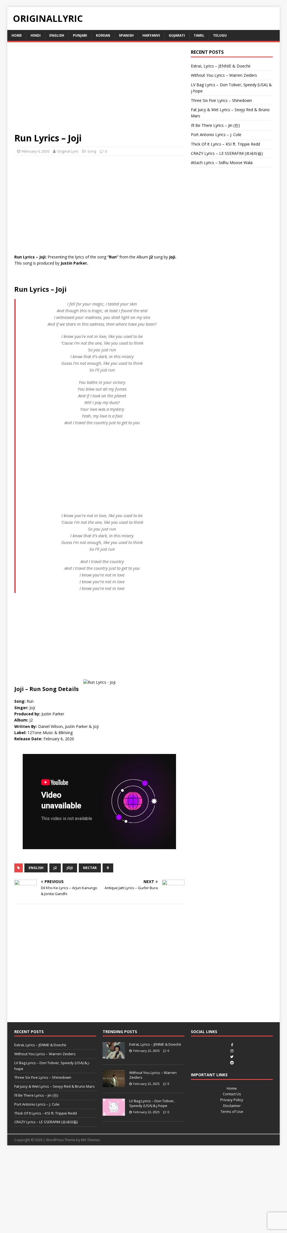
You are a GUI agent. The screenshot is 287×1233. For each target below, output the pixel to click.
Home (16, 35)
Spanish (126, 35)
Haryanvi (151, 35)
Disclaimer (232, 1105)
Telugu (220, 35)
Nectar (90, 867)
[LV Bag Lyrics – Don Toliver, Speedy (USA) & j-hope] (114, 1112)
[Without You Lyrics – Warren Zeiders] (114, 1084)
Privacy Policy (231, 1099)
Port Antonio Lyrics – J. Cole (216, 134)
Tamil (199, 35)
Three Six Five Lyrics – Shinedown (221, 100)
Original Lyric (67, 151)
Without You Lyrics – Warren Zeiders (224, 75)
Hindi (36, 35)
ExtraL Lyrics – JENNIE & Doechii (220, 66)
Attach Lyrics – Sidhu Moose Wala (222, 162)
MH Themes (90, 1140)
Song (91, 151)
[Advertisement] (99, 91)
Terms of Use (232, 1111)
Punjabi (80, 35)
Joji (70, 867)
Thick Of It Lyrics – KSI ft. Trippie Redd (225, 144)
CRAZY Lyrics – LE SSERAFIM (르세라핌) (227, 153)
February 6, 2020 (35, 151)
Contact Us (232, 1093)
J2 (55, 867)
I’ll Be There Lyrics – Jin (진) (215, 125)
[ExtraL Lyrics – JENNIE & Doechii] (114, 1056)
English (56, 35)
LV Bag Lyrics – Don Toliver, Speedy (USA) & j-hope (152, 1103)
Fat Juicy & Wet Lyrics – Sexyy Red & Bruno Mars (54, 1086)
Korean (103, 35)
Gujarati (177, 35)
